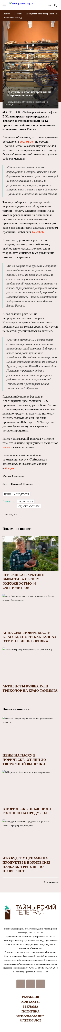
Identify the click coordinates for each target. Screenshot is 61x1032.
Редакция (30, 996)
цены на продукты (16, 494)
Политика (30, 1011)
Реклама (30, 1006)
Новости (18, 13)
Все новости (51, 882)
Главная (7, 13)
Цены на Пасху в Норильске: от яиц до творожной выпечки (24, 759)
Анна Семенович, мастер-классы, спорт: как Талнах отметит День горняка (29, 637)
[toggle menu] (4, 5)
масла (6, 447)
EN (49, 5)
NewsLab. (38, 232)
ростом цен (27, 141)
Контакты (30, 1001)
